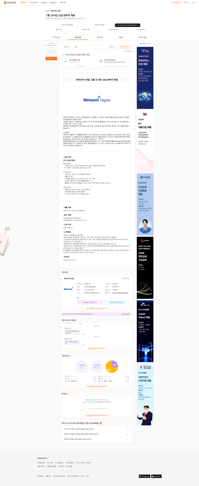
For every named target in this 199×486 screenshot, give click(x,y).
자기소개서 (33, 3)
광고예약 (61, 466)
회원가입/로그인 (176, 2)
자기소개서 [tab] (56, 37)
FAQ (82, 476)
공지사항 (50, 463)
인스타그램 (80, 463)
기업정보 (44, 3)
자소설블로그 (59, 463)
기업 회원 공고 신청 (145, 43)
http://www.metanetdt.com (122, 293)
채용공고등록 (51, 466)
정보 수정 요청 (125, 314)
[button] (80, 63)
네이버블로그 (70, 463)
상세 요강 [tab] (78, 37)
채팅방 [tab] (121, 37)
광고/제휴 (69, 466)
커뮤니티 (63, 3)
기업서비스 (186, 2)
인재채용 (40, 476)
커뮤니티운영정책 (73, 476)
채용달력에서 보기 (51, 58)
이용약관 (48, 476)
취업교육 (53, 3)
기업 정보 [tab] (99, 37)
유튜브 (88, 463)
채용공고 (23, 3)
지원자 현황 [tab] (143, 37)
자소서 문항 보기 (125, 47)
